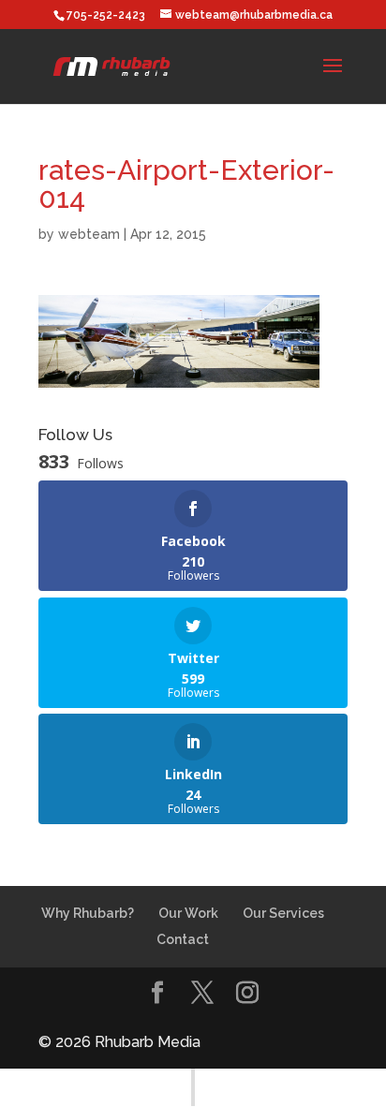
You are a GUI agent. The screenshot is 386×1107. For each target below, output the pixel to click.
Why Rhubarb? (87, 913)
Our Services (283, 913)
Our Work (188, 913)
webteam (89, 234)
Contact (182, 939)
